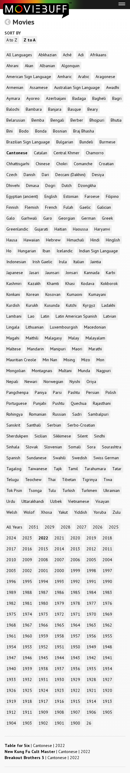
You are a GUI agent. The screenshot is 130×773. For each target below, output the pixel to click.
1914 (91, 701)
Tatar (117, 468)
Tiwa (107, 479)
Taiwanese (37, 468)
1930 (59, 679)
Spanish (13, 457)
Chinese (43, 163)
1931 (43, 679)
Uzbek (56, 501)
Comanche (83, 163)
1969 (107, 614)
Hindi (94, 240)
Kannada (91, 272)
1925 (27, 690)
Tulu (52, 490)
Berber (76, 120)
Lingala (12, 327)
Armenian (14, 87)
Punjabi (39, 403)
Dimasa (32, 185)
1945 (43, 657)
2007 (59, 559)
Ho (8, 251)
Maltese (13, 349)
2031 (33, 527)
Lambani (13, 316)
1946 (27, 657)
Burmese (107, 142)
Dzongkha (87, 185)
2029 (49, 527)
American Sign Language (28, 76)
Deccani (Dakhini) (70, 174)
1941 (107, 657)
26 (88, 723)
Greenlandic (17, 229)
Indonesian (16, 261)
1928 (91, 679)
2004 (107, 559)
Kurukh (32, 305)
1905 (107, 712)
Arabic (83, 76)
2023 (27, 538)
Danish (29, 174)
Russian (59, 414)
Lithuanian (35, 327)
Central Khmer (67, 153)
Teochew (33, 479)
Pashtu (74, 392)
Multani (65, 370)
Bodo (24, 131)
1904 (11, 723)
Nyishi (75, 381)
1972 (59, 614)
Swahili (59, 457)
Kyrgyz (89, 305)
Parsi (57, 392)
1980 (43, 603)
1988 (27, 592)
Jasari (34, 272)
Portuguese (16, 403)
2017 (11, 549)
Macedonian (95, 327)
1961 (11, 636)
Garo (47, 218)
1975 (11, 614)
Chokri (61, 163)
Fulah (68, 207)
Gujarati (41, 229)
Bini (9, 131)
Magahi (12, 338)
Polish (111, 392)
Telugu (12, 479)
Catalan (40, 153)
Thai (52, 479)
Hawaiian (32, 240)
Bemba (37, 120)
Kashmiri (13, 283)
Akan (29, 65)
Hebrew (53, 240)
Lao (31, 316)
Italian (78, 261)
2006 (75, 559)
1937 (59, 668)
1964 (75, 625)
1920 (107, 690)
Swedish (79, 457)
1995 (27, 581)
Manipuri (58, 349)
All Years (14, 527)
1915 (75, 701)
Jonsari (72, 272)
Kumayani (97, 294)
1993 (59, 581)
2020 (75, 538)
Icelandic (65, 251)
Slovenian (53, 447)
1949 (91, 647)
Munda (84, 370)
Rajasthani (102, 403)
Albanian (47, 65)
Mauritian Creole (21, 359)
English (50, 196)
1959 (43, 636)
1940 (11, 668)
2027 (81, 527)
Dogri (50, 185)
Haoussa (80, 229)
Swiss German (106, 457)
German (88, 218)
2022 (43, 538)
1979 (59, 603)
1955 (107, 636)
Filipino (112, 196)
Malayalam (95, 338)
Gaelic (85, 207)
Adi (81, 54)
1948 (107, 647)
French (51, 207)
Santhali (34, 425)
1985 (75, 592)
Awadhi (112, 87)
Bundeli (86, 142)
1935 (91, 668)
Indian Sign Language (98, 251)
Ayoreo (33, 98)
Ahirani (12, 65)
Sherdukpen (17, 436)
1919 (11, 701)
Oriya (91, 381)
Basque (74, 109)
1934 (107, 668)
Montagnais (42, 370)
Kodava (87, 283)
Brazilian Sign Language (28, 142)
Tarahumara (95, 468)
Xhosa (46, 512)
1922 (75, 690)
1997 (107, 570)
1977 (91, 603)
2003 (11, 570)
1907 (75, 712)
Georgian (66, 218)
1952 (43, 647)
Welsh (11, 512)
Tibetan (69, 479)
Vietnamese (78, 501)
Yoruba (99, 512)
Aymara (13, 98)
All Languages (19, 54)
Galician (104, 207)
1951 (59, 647)
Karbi (110, 272)
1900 (75, 723)
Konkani (13, 294)
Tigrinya (89, 479)
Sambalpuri (98, 414)
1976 (107, 603)
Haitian (60, 229)
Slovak (32, 447)
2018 (107, 538)
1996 (11, 581)
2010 (11, 559)
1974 (27, 614)
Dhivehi (13, 185)
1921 (91, 690)
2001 (43, 570)
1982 (11, 603)
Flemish (32, 207)
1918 (27, 701)
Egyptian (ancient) (22, 196)
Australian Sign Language (77, 87)
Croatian (106, 163)
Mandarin (35, 349)
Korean (32, 294)
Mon (100, 359)
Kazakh (34, 283)
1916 (59, 701)
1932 (27, 679)
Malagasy (53, 338)
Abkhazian (47, 54)
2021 (59, 538)
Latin (45, 316)
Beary (92, 109)
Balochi (12, 109)
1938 (43, 668)
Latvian (109, 316)
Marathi (95, 349)
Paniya (41, 392)
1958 (59, 636)
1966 (43, 625)
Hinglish (113, 240)
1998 (91, 570)
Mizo (85, 359)
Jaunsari (52, 272)
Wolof (29, 512)
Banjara (54, 109)
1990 (107, 581)
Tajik (58, 468)
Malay (73, 338)
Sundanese (37, 457)
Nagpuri (103, 370)
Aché (67, 54)
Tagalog (13, 468)
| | (35, 745)
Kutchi (71, 305)
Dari (45, 174)
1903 (27, 723)
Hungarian (27, 251)
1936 (75, 668)
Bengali (57, 120)
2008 (43, 559)
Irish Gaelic (42, 261)
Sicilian (40, 436)
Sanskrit (13, 425)
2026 (97, 527)
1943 (75, 657)
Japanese (14, 272)
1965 (59, 625)
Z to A (29, 40)
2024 (11, 538)
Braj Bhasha (83, 131)
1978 (75, 603)
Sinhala (12, 447)
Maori (77, 349)
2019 (91, 538)
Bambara (34, 109)
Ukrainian (111, 490)
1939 (27, 668)
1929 (75, 679)
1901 (59, 723)
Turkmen (89, 490)
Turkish (68, 490)
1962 (107, 625)
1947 (11, 657)
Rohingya (14, 414)
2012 (91, 549)
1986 (59, 592)
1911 (27, 712)
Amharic (64, 76)
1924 (43, 690)
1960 (27, 636)
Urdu (10, 501)
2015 (43, 549)
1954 (11, 647)
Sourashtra (111, 447)
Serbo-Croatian (81, 425)
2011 (107, 549)
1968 (11, 625)
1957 (75, 636)
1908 (59, 712)
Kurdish (13, 305)
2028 (65, 527)
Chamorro (95, 153)
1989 (11, 592)
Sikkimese (62, 436)
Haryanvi (102, 229)
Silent (82, 436)
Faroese (92, 196)
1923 (59, 690)
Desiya (98, 174)
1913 (107, 701)
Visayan (102, 501)
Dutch (67, 185)
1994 (43, 581)
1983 (107, 592)
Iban (46, 251)
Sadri (77, 414)
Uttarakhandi (32, 501)
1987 (43, 592)
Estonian (70, 196)
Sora (91, 447)
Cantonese (17, 153)
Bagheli (99, 98)
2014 (59, 549)
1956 (91, 636)
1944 (59, 657)
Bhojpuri (96, 120)
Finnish (12, 207)
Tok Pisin (14, 490)
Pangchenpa (17, 392)
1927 (107, 679)
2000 (59, 570)
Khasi (70, 283)
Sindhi (99, 436)
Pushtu (58, 403)
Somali (74, 447)
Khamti (53, 283)
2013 (75, 549)
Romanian (37, 414)
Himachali (75, 240)
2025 (114, 527)
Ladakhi (108, 305)
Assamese (39, 87)
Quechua (78, 403)
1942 (91, 657)
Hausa (11, 240)
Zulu (116, 512)
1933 (11, 679)
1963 (91, 625)
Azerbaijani (56, 98)
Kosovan (52, 294)
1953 (27, 647)
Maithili (32, 338)
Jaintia (95, 261)
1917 (43, 701)
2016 (27, 549)
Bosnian (60, 131)
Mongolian (15, 370)
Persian (92, 392)
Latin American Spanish (76, 316)
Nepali (12, 381)
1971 (75, 614)
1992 (75, 581)
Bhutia (116, 120)
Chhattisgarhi (17, 163)
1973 (43, 614)
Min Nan (50, 359)
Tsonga (35, 490)
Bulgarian (64, 142)
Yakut (63, 512)
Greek (107, 218)
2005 (91, 559)
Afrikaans (98, 54)
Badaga (79, 98)
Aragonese (105, 76)
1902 (43, 723)
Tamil (73, 468)
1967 (27, 625)
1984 (91, 592)
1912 (11, 712)
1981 (27, 603)
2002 (27, 570)
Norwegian (53, 381)
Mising (69, 359)
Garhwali (29, 218)
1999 (75, 570)
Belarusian (15, 120)
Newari (30, 381)
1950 (75, 647)
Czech (11, 174)
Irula (63, 261)
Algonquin (70, 65)
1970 (91, 614)
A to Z (11, 40)
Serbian (54, 425)
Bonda (41, 131)
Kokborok (109, 283)
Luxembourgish (64, 327)
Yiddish (80, 512)
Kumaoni (74, 294)
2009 (27, 559)
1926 (11, 690)
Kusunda (52, 305)
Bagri (117, 98)
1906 (91, 712)
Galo (10, 218)
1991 (91, 581)
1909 (43, 712)
